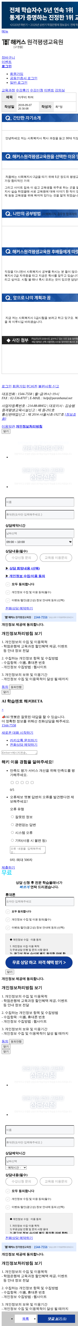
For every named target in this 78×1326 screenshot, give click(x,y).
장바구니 (8, 57)
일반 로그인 (18, 82)
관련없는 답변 (25, 825)
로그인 (7, 386)
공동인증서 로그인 (23, 78)
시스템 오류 (24, 832)
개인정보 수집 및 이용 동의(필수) (31, 592)
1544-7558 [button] (9, 725)
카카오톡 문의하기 (23, 740)
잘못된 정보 (24, 817)
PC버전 (32, 386)
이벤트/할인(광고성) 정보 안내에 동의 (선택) (38, 600)
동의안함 (16, 687)
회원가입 (16, 74)
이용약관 (8, 426)
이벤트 (7, 62)
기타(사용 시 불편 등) (30, 840)
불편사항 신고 (48, 386)
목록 (25, 1318)
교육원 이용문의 (56, 557)
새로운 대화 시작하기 (17, 732)
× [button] (3, 709)
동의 (5, 687)
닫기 (6, 431)
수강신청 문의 (21, 557)
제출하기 (8, 867)
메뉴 (5, 31)
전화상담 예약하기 (19, 608)
